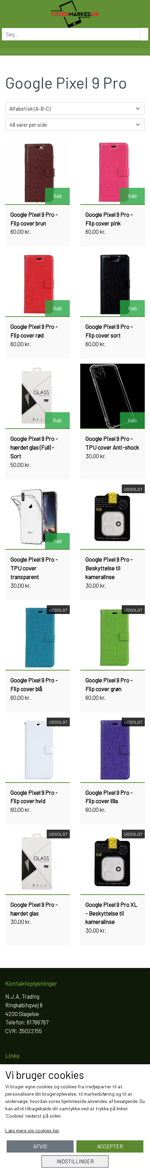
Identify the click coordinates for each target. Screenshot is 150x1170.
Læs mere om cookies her (32, 1130)
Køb (57, 196)
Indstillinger (75, 1161)
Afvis (40, 1146)
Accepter (110, 1146)
